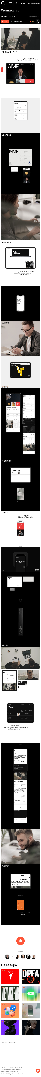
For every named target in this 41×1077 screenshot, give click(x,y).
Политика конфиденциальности (10, 1069)
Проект (5, 21)
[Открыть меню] (10, 3)
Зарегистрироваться (33, 3)
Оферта (3, 1067)
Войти (23, 3)
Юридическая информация (9, 1071)
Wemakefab (25, 1074)
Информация (16, 21)
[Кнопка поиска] (16, 3)
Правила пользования (15, 1067)
